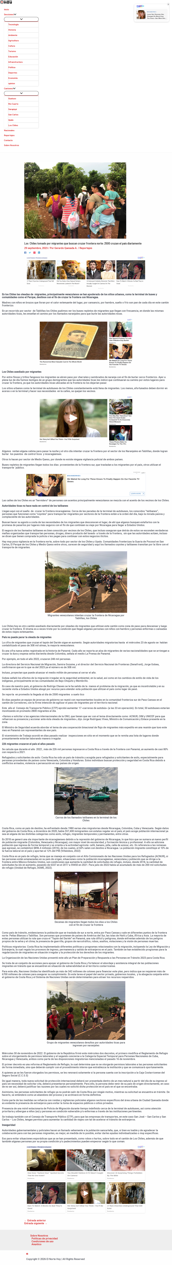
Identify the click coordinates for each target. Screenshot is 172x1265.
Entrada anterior (35, 1220)
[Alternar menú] (21, 19)
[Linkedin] (39, 252)
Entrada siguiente (35, 1223)
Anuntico (36, 1244)
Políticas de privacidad (45, 1238)
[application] (15, 14)
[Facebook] (25, 252)
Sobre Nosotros (39, 1235)
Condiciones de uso (42, 1241)
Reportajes (86, 248)
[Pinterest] (34, 252)
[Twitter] (30, 252)
